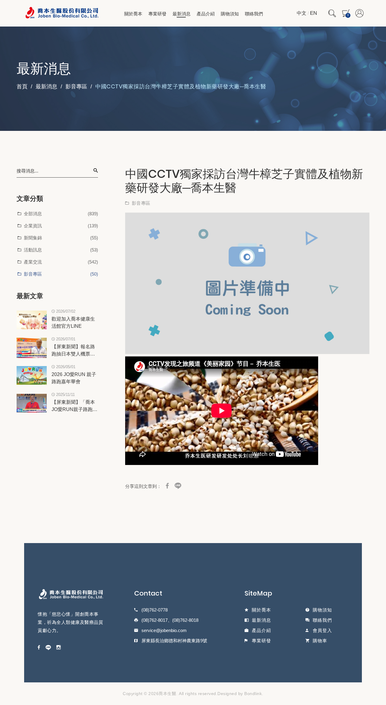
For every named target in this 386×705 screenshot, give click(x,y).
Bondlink (253, 693)
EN (313, 13)
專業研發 (157, 14)
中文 (301, 13)
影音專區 (76, 87)
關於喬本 (133, 14)
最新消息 (181, 14)
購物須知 (230, 14)
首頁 (22, 87)
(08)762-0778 (154, 609)
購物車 (320, 640)
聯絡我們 (254, 14)
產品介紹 (206, 14)
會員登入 (322, 630)
